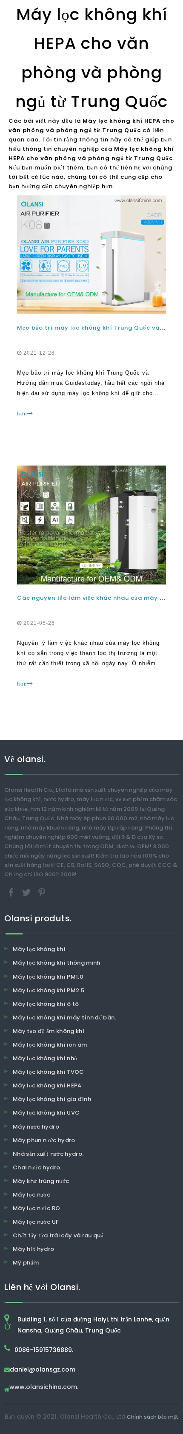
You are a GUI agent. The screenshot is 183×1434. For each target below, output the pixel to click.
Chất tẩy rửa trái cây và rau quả (58, 1235)
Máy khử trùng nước (41, 1181)
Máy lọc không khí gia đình (52, 1099)
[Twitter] (27, 892)
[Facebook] (12, 892)
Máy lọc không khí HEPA (47, 1085)
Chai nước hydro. (37, 1167)
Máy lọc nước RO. (37, 1208)
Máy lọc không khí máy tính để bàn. (64, 1017)
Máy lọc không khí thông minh (56, 963)
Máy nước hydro (36, 1127)
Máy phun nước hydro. (45, 1140)
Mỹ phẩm (26, 1263)
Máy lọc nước (31, 1195)
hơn (22, 413)
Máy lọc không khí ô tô (46, 1004)
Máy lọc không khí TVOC (48, 1072)
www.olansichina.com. (43, 1387)
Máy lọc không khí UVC (46, 1113)
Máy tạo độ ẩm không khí (49, 1031)
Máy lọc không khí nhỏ (45, 1058)
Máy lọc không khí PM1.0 (48, 977)
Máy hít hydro (33, 1249)
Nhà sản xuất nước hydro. (48, 1154)
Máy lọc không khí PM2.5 (48, 990)
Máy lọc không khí (39, 949)
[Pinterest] (42, 892)
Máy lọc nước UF (36, 1222)
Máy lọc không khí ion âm (50, 1045)
